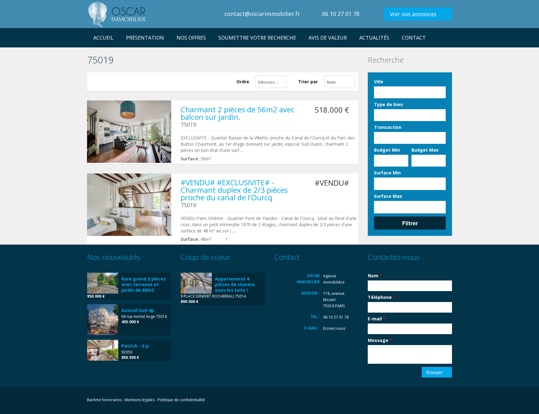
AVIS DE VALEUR (327, 37)
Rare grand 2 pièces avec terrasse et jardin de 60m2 (143, 284)
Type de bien (388, 104)
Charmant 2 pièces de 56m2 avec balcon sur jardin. (237, 113)
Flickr (420, 400)
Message (380, 340)
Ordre (242, 82)
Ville (378, 82)
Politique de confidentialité (181, 399)
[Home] (117, 14)
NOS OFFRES (191, 37)
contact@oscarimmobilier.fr (262, 13)
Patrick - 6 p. (135, 346)
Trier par (308, 82)
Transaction (387, 127)
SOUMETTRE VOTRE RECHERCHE (257, 37)
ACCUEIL (103, 37)
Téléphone (382, 297)
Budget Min (387, 150)
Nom (375, 276)
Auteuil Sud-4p (137, 310)
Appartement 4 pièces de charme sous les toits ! (235, 284)
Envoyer (434, 372)
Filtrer (410, 223)
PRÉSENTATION (145, 37)
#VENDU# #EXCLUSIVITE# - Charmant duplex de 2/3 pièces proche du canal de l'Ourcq (234, 189)
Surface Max (388, 196)
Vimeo (448, 400)
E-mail (377, 319)
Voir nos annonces (413, 14)
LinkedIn (434, 400)
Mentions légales (139, 399)
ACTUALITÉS (374, 37)
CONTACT (414, 37)
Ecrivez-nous (334, 328)
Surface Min (387, 173)
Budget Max (425, 150)
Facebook (407, 400)
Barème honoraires (104, 399)
